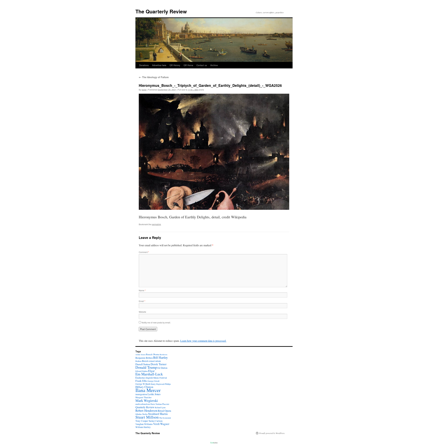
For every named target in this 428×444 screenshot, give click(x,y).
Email (142, 301)
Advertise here (159, 65)
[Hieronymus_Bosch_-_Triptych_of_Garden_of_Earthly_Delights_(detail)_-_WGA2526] (214, 152)
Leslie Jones (154, 394)
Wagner (164, 424)
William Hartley (143, 427)
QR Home (188, 65)
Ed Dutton (162, 367)
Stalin (145, 414)
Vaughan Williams (144, 424)
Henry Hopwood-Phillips (161, 384)
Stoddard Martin (158, 414)
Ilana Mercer (148, 390)
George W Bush (142, 383)
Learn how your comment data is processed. (203, 340)
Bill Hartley (160, 357)
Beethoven (163, 354)
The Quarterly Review (161, 11)
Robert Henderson (146, 410)
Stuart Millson (147, 417)
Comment (144, 252)
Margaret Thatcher (143, 397)
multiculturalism (142, 404)
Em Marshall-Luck (149, 374)
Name (142, 290)
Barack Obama (152, 354)
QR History (175, 65)
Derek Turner (159, 364)
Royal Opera (164, 411)
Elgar (151, 371)
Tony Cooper (141, 420)
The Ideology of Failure (154, 77)
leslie (144, 89)
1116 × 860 (193, 89)
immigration (141, 394)
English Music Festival (156, 377)
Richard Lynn (160, 407)
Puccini (165, 404)
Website (142, 311)
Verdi (156, 424)
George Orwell (153, 381)
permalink (156, 224)
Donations (144, 65)
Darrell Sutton (142, 364)
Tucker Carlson (155, 420)
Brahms (138, 361)
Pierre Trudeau (156, 404)
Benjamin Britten (144, 357)
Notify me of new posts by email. (156, 322)
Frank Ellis (141, 380)
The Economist (165, 418)
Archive (214, 65)
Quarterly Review (144, 407)
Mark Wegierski (146, 400)
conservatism (155, 361)
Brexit (145, 361)
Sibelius (138, 414)
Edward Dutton (141, 371)
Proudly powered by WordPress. (272, 433)
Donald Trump (146, 367)
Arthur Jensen (140, 354)
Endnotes (140, 377)
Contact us (201, 65)
